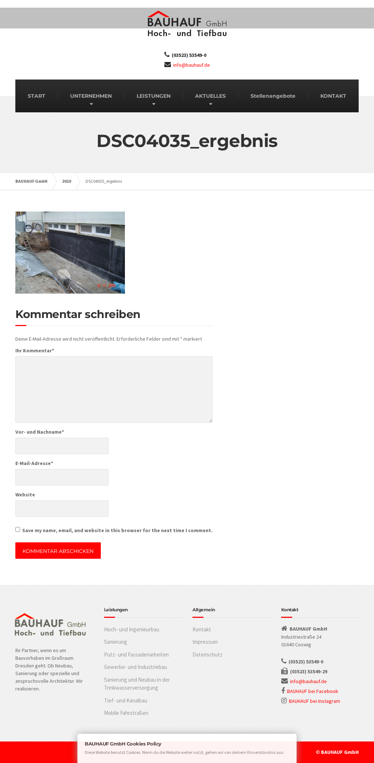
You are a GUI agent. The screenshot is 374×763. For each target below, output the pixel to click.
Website (25, 494)
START (36, 96)
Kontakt (201, 629)
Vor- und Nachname (39, 432)
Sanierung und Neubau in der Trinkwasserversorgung (137, 684)
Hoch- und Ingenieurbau (131, 629)
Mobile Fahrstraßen (126, 712)
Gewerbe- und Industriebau (135, 666)
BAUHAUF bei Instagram (314, 701)
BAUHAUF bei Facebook (312, 691)
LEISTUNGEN (154, 96)
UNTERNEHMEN (91, 96)
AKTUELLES (210, 96)
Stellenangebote (273, 96)
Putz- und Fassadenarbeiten (136, 654)
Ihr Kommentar (34, 350)
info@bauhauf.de (191, 65)
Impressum (205, 641)
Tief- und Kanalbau (125, 700)
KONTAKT (333, 96)
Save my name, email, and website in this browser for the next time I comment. (117, 530)
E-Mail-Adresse (34, 463)
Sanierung (115, 641)
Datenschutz (207, 654)
